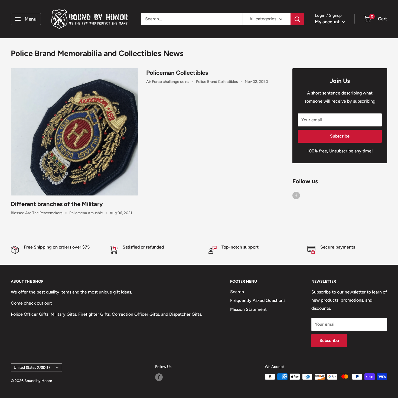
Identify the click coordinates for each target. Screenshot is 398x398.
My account (328, 21)
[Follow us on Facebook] (296, 195)
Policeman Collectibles (177, 72)
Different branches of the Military (57, 204)
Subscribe (340, 136)
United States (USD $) (32, 367)
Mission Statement (248, 309)
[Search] (297, 19)
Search (237, 291)
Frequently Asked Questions (257, 300)
